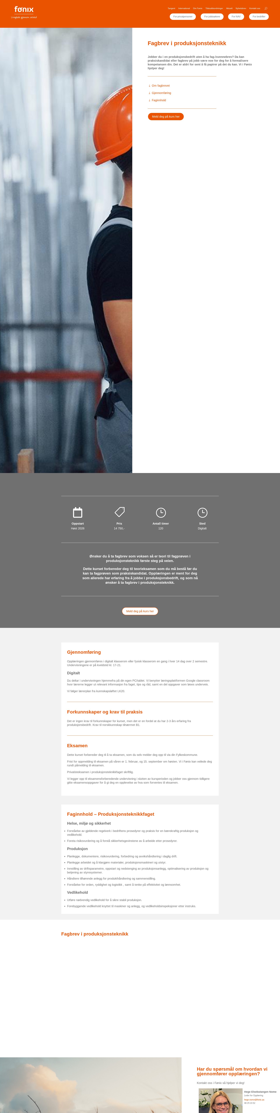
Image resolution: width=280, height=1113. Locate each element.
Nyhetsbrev (241, 8)
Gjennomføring (161, 93)
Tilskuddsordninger (214, 8)
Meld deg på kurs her (166, 116)
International (184, 8)
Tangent (171, 8)
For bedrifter (259, 16)
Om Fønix (197, 8)
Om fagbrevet (161, 85)
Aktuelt (229, 8)
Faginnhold (159, 100)
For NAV (236, 16)
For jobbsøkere (212, 16)
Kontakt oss (254, 8)
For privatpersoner (182, 16)
